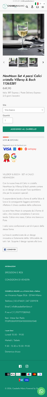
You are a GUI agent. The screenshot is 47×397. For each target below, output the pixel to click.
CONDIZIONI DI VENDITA (17, 279)
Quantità (6, 115)
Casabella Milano (19, 388)
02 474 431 (16, 1)
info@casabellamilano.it (27, 1)
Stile (4, 105)
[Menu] (42, 6)
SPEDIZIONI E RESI (14, 272)
